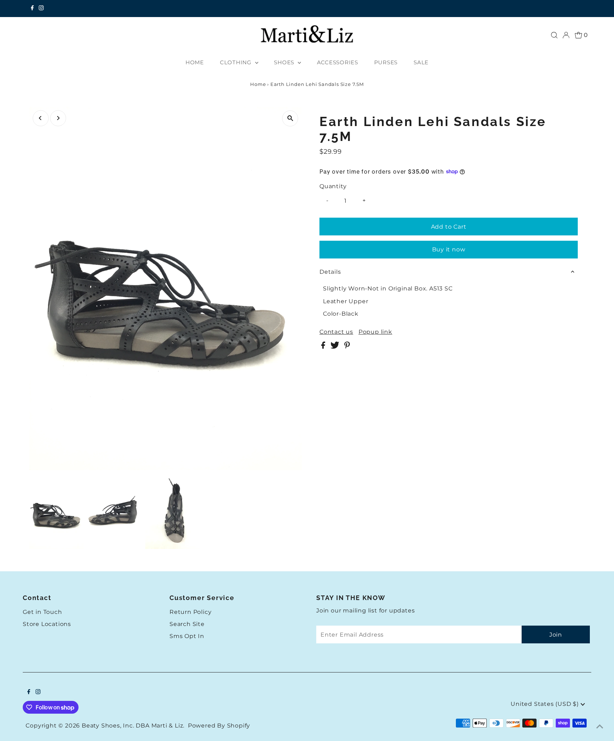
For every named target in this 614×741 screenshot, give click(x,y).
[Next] (58, 118)
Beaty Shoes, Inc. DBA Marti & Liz (132, 725)
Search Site (187, 624)
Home (258, 84)
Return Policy (190, 612)
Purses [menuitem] (386, 62)
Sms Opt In (186, 636)
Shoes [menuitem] (285, 62)
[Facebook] (32, 8)
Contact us (336, 332)
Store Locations (47, 624)
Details (330, 271)
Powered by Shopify (219, 725)
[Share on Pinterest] (347, 346)
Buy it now (448, 249)
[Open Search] (554, 35)
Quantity (332, 186)
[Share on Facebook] (324, 346)
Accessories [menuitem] (337, 62)
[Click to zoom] (290, 118)
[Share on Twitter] (335, 346)
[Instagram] (41, 8)
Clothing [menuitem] (236, 62)
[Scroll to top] (600, 727)
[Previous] (41, 118)
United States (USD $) (546, 704)
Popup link (375, 332)
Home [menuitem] (194, 62)
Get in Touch (42, 612)
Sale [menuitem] (421, 62)
